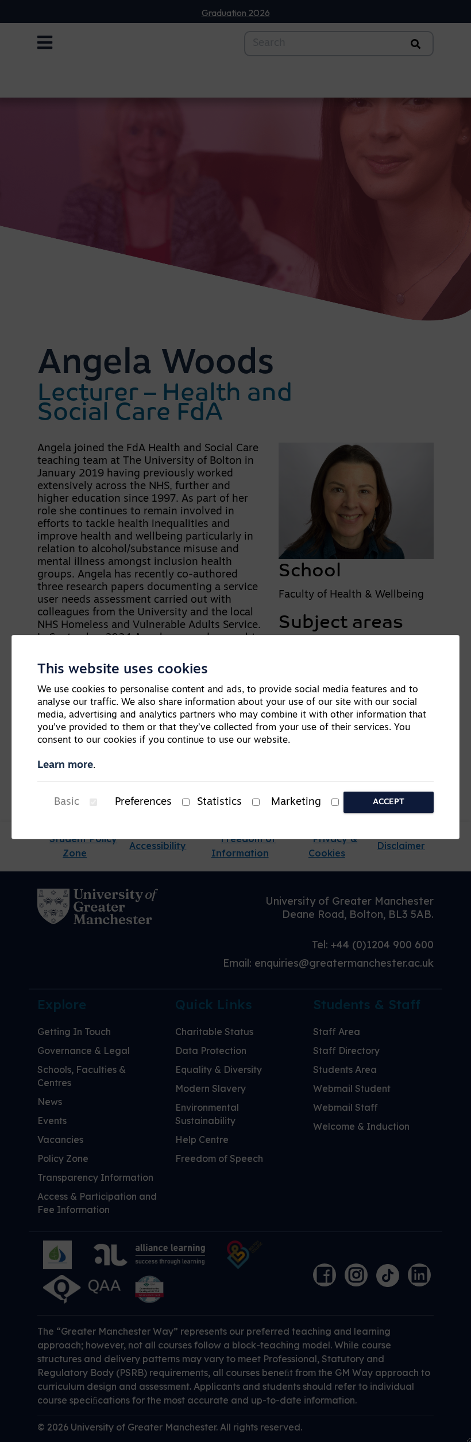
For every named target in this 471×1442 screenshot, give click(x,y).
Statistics (219, 802)
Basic (66, 802)
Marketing (296, 802)
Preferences (143, 802)
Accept (388, 802)
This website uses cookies (122, 670)
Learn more (65, 766)
